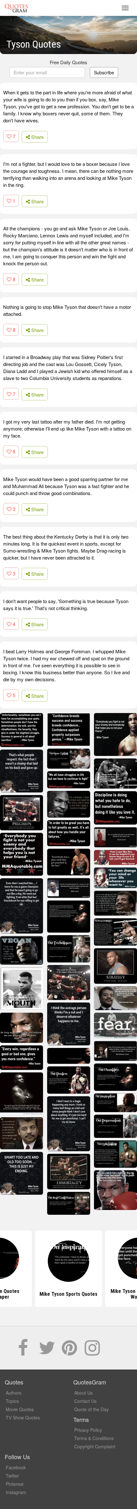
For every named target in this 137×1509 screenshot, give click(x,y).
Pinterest (15, 1484)
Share (37, 136)
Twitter (12, 1475)
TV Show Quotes (23, 1417)
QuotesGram (16, 8)
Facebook (16, 1467)
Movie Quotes (20, 1409)
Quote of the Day (91, 1409)
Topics (12, 1401)
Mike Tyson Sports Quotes (68, 1294)
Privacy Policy (88, 1430)
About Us (83, 1393)
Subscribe (104, 72)
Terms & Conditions (94, 1438)
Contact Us (85, 1401)
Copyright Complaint (94, 1446)
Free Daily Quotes (68, 62)
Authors (13, 1393)
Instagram (16, 1492)
